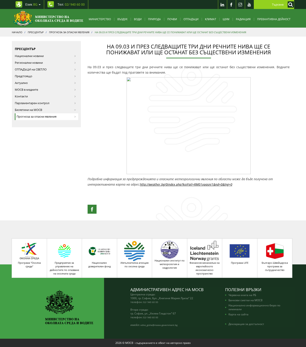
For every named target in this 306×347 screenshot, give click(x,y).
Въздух (122, 19)
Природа (154, 19)
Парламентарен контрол (32, 103)
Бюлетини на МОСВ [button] (28, 110)
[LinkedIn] (222, 4)
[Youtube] (249, 4)
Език (31, 4)
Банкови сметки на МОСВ (245, 300)
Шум (226, 19)
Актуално (21, 83)
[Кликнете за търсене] (289, 4)
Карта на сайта (238, 314)
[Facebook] (231, 4)
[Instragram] (240, 4)
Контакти (21, 96)
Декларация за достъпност (246, 324)
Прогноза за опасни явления (36, 117)
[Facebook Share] (92, 209)
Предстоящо (23, 76)
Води (138, 19)
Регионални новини (29, 63)
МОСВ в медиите (26, 90)
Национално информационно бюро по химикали (254, 307)
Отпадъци (190, 19)
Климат (210, 19)
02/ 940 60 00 (150, 302)
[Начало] (48, 18)
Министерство (100, 19)
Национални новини (29, 56)
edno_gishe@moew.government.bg (158, 325)
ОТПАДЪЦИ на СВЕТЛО (31, 69)
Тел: (71, 4)
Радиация (243, 19)
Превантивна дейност (274, 19)
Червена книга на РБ (242, 295)
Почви (172, 19)
